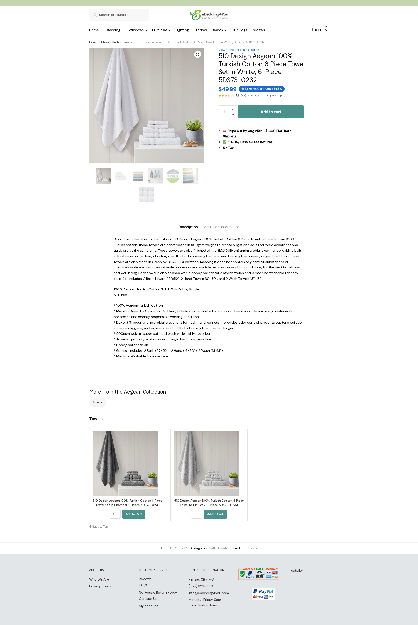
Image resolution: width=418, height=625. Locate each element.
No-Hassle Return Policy (158, 592)
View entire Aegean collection (239, 50)
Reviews (145, 579)
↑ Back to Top (98, 526)
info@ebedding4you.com (209, 593)
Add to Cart (134, 514)
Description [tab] (188, 226)
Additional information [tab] (222, 226)
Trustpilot (295, 570)
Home (93, 42)
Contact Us (148, 598)
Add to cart (271, 111)
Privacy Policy (100, 586)
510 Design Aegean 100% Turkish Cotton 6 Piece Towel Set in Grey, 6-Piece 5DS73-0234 (209, 503)
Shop (105, 42)
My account (148, 606)
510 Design (250, 548)
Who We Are (99, 579)
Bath (115, 42)
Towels (127, 42)
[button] (197, 54)
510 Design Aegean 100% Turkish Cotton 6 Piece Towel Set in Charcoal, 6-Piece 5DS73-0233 (127, 503)
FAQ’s (143, 585)
